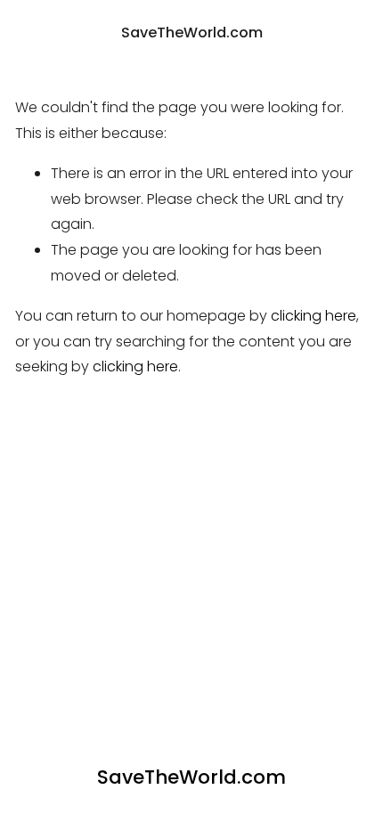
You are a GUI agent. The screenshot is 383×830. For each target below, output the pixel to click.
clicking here (313, 315)
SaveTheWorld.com (192, 32)
